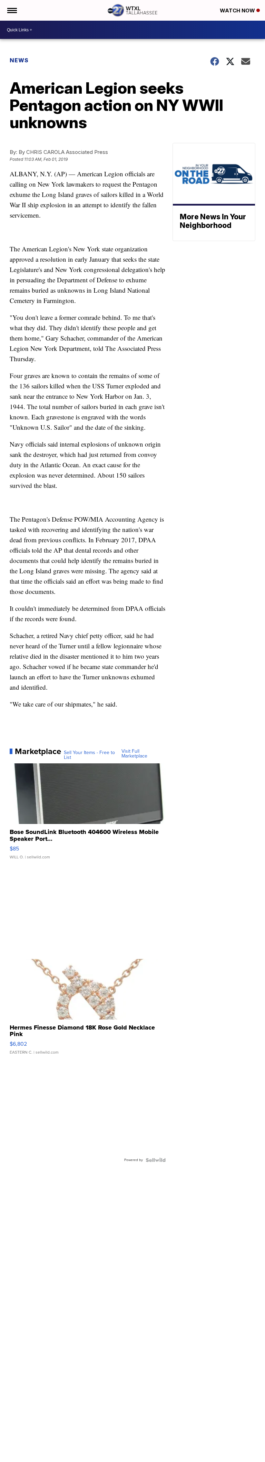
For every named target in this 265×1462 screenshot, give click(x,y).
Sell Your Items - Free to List (89, 755)
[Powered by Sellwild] (156, 1160)
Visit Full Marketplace (134, 754)
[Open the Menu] (11, 10)
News (19, 60)
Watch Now (238, 10)
